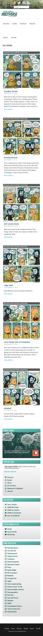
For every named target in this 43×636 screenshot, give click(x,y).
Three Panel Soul (13, 609)
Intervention (10, 158)
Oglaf (9, 581)
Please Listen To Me (14, 587)
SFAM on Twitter (13, 510)
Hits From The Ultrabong (17, 342)
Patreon (23, 24)
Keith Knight (11, 570)
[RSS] (28, 3)
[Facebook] (15, 3)
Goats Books (12, 532)
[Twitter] (19, 3)
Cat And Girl (11, 551)
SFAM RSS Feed (12, 507)
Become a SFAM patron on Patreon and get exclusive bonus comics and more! (17, 451)
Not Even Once (11, 224)
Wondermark (12, 612)
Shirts (9, 483)
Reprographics (12, 592)
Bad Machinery (12, 548)
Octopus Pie (11, 578)
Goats (5, 37)
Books (9, 480)
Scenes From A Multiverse (17, 631)
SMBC (9, 603)
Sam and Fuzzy (12, 598)
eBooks (10, 491)
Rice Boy (10, 595)
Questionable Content (15, 589)
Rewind (7, 408)
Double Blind (11, 91)
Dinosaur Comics (13, 564)
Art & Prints (11, 486)
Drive (9, 567)
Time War (8, 285)
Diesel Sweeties (13, 562)
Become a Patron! (10, 471)
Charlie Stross (12, 556)
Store (14, 24)
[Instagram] (24, 3)
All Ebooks (11, 534)
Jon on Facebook (13, 516)
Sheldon (10, 600)
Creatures (11, 559)
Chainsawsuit (12, 553)
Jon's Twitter (12, 504)
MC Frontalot (12, 573)
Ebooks (32, 24)
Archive (6, 24)
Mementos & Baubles (15, 488)
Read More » (9, 109)
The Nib (13, 37)
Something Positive (14, 606)
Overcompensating (14, 584)
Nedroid (10, 576)
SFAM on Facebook (14, 513)
